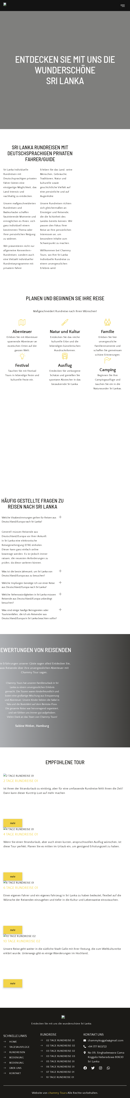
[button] (32, 520)
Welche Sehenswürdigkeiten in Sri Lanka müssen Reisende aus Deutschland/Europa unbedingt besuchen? (29, 598)
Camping (108, 370)
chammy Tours (57, 1092)
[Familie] (107, 322)
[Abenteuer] (22, 322)
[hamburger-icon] (123, 5)
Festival (22, 365)
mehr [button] (12, 823)
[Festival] (22, 356)
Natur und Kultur (65, 331)
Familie (107, 331)
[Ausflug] (65, 356)
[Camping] (107, 360)
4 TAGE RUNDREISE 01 (20, 834)
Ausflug (65, 365)
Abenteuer (22, 331)
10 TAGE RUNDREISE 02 (21, 941)
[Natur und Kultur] (65, 322)
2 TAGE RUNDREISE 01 (20, 781)
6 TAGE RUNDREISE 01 (20, 888)
